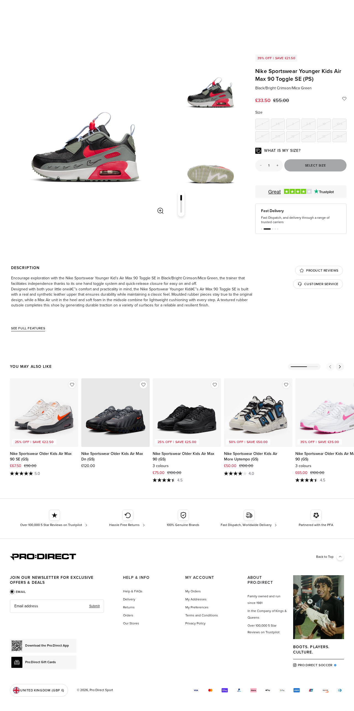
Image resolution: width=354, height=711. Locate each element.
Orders (128, 615)
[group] (210, 87)
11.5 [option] (280, 137)
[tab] (18, 592)
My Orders (193, 591)
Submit (94, 605)
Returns (129, 607)
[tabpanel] (57, 606)
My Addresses (196, 599)
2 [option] (296, 124)
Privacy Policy (195, 623)
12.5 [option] (311, 137)
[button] (261, 229)
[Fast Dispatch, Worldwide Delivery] (249, 518)
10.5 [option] (342, 124)
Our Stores (131, 623)
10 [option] (326, 124)
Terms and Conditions (201, 615)
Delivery (129, 599)
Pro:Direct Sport (101, 689)
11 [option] (265, 137)
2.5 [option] (311, 124)
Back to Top (325, 556)
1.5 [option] (280, 124)
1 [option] (265, 124)
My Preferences (197, 607)
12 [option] (295, 137)
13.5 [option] (342, 137)
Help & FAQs (132, 591)
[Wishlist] (344, 99)
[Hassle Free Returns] (127, 518)
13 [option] (326, 137)
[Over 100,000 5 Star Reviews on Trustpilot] (54, 518)
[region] (85, 135)
